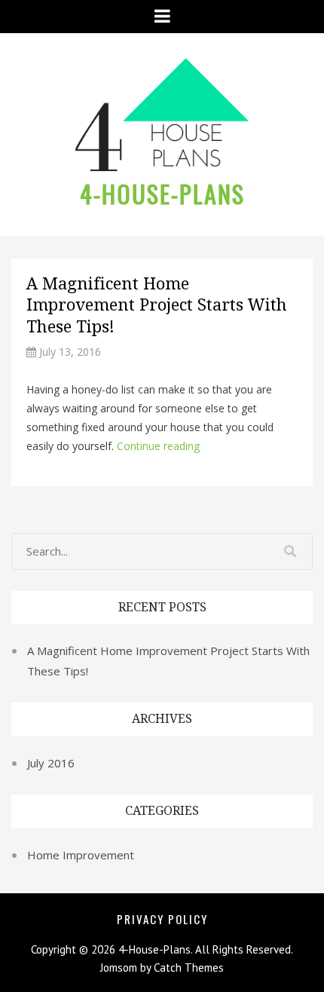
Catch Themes (189, 967)
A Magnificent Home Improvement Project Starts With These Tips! (156, 305)
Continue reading (158, 446)
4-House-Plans (162, 193)
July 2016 (51, 762)
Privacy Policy (162, 919)
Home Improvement (80, 854)
